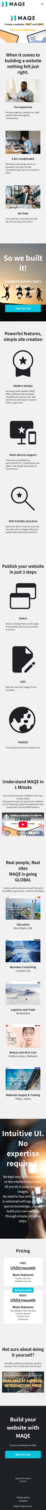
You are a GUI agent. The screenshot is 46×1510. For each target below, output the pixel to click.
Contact (23, 1481)
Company (23, 1500)
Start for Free (23, 308)
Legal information (23, 1478)
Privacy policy (23, 1497)
